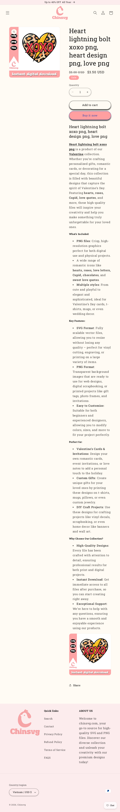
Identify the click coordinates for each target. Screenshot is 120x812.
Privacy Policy (53, 734)
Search (48, 718)
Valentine (76, 154)
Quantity (74, 85)
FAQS (47, 757)
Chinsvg (21, 804)
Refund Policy (53, 742)
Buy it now (90, 115)
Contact (49, 726)
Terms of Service (54, 749)
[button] (8, 13)
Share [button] (76, 685)
